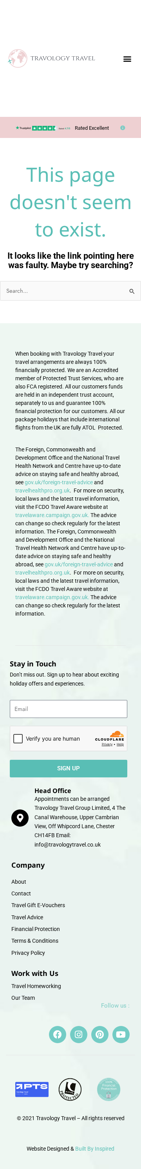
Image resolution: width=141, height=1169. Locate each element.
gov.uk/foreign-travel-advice (59, 482)
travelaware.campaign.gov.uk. (52, 515)
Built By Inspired (94, 1149)
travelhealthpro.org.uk (42, 490)
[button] (127, 58)
